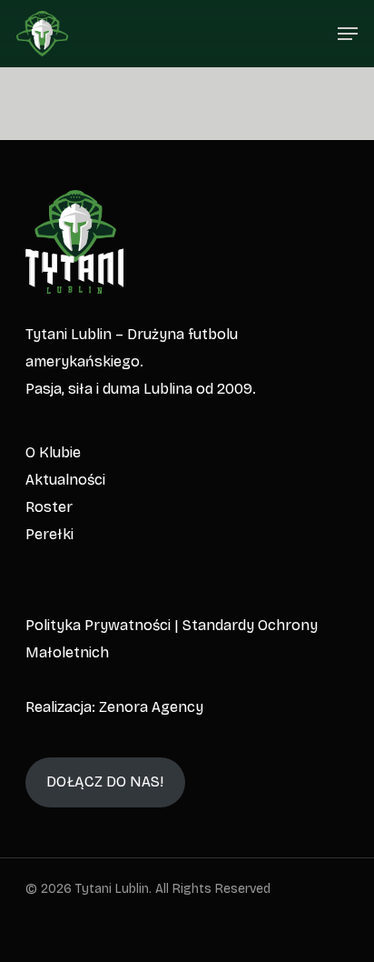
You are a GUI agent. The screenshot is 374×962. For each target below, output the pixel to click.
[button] (348, 34)
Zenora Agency (151, 707)
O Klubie (53, 452)
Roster (49, 507)
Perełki (49, 534)
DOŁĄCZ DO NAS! (104, 781)
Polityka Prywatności (98, 625)
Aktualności (65, 479)
